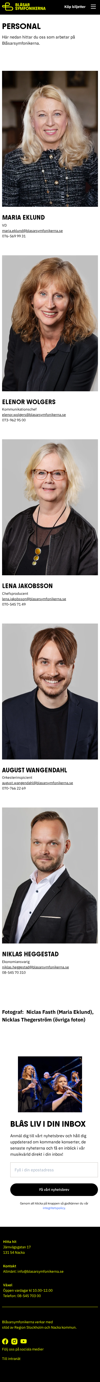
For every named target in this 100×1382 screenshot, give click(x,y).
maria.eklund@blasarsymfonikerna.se (32, 230)
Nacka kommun (63, 1327)
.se (63, 599)
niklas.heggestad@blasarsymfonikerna (33, 967)
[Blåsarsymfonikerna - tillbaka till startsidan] (24, 7)
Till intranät (11, 1358)
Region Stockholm (29, 1327)
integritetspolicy (54, 1208)
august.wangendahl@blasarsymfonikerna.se (37, 783)
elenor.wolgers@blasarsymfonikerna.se (34, 414)
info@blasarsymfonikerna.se (40, 1271)
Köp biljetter (75, 6)
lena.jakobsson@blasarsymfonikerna (31, 599)
